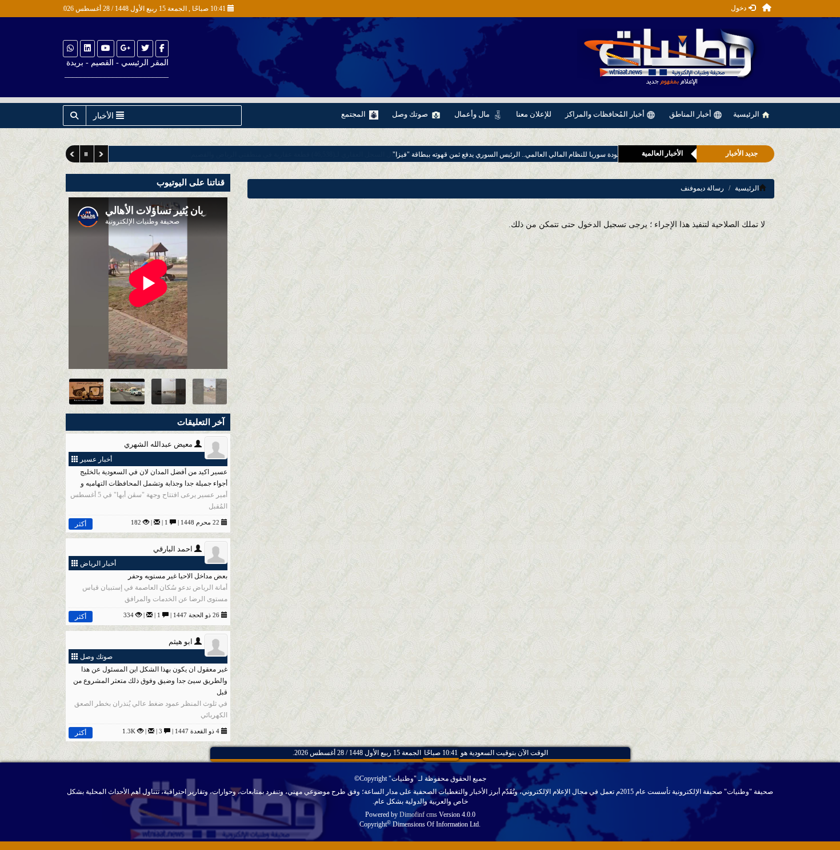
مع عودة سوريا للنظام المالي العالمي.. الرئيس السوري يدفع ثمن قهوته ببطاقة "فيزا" (480, 154)
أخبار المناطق (691, 114)
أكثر (80, 524)
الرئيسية (747, 114)
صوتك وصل (411, 114)
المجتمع (354, 114)
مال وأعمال (472, 114)
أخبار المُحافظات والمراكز (605, 114)
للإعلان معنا (533, 114)
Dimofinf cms (418, 815)
